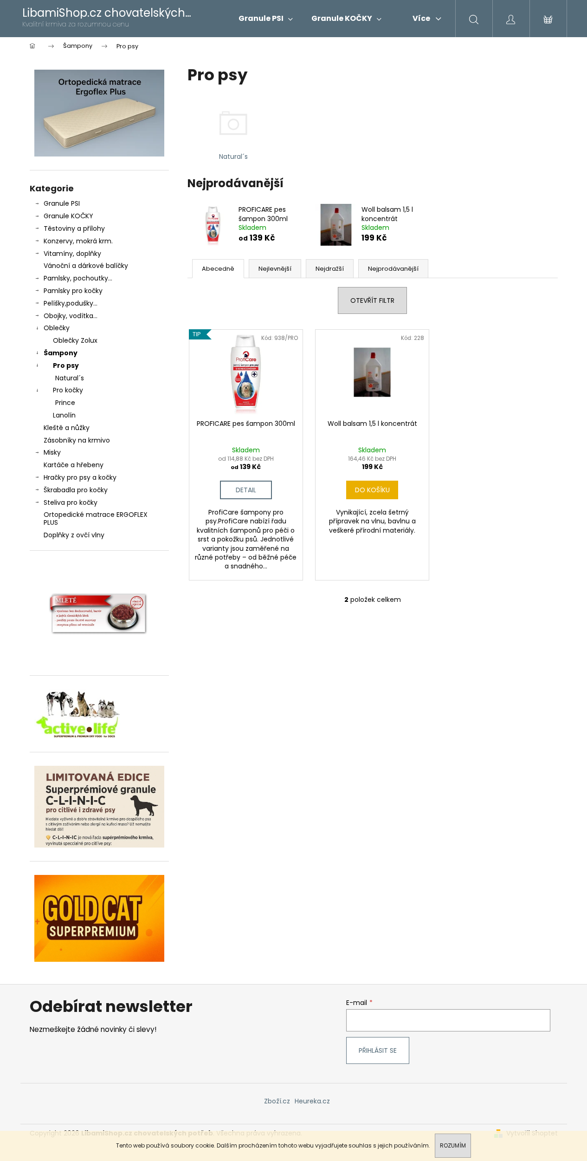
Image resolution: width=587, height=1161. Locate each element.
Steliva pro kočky (70, 502)
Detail (246, 490)
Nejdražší (330, 268)
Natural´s (69, 378)
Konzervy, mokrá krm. (78, 241)
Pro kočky (68, 390)
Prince (65, 402)
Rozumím (453, 1145)
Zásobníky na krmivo (77, 440)
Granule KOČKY (68, 216)
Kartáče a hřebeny (73, 465)
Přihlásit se (378, 1050)
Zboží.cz (277, 1101)
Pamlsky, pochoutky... (78, 278)
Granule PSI (62, 203)
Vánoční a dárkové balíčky (86, 265)
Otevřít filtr (372, 300)
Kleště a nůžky (67, 427)
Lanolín (64, 415)
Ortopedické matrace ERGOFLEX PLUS (96, 518)
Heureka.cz (312, 1101)
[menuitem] (265, 18)
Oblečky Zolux (75, 340)
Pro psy (66, 365)
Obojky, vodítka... (70, 315)
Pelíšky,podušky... (70, 303)
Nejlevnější (274, 268)
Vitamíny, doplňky (72, 253)
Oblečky (57, 328)
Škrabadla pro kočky (76, 490)
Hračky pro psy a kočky (80, 477)
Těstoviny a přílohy (74, 228)
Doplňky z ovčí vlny (74, 535)
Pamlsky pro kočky (73, 290)
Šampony (60, 353)
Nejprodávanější (393, 268)
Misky (52, 452)
